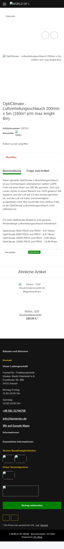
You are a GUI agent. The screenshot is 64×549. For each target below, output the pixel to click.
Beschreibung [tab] (12, 170)
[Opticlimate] (18, 133)
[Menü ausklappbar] (4, 3)
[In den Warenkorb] (5, 27)
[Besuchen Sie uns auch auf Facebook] (6, 518)
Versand (44, 525)
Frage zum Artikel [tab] (38, 170)
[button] (43, 3)
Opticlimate (34, 252)
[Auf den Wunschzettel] (54, 35)
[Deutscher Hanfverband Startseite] (21, 490)
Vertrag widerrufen (32, 505)
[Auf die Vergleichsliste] (45, 35)
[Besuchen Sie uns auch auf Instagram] (14, 518)
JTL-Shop (37, 537)
